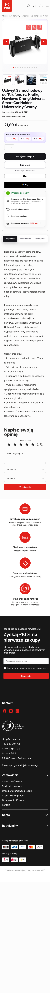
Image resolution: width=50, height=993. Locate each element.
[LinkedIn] (18, 711)
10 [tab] (34, 67)
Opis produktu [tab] (10, 239)
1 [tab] (13, 67)
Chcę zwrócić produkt (13, 795)
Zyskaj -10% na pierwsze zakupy (21, 637)
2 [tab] (15, 67)
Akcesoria (6, 16)
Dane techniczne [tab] (25, 239)
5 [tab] (22, 67)
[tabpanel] (25, 42)
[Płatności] (5, 847)
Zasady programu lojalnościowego (20, 765)
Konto (6, 815)
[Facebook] (5, 711)
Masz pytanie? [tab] (40, 239)
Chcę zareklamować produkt (17, 791)
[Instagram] (11, 711)
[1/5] (9, 444)
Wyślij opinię (25, 487)
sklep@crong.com (11, 739)
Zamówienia (10, 775)
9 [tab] (32, 67)
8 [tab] (29, 67)
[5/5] (32, 444)
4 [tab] (20, 67)
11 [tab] (36, 67)
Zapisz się (26, 676)
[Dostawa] (5, 859)
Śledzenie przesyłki (12, 786)
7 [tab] (27, 67)
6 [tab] (25, 67)
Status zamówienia (12, 781)
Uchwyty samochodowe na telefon (27, 16)
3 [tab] (17, 67)
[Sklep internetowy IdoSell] (25, 876)
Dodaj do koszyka (25, 156)
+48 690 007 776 (11, 744)
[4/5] (26, 444)
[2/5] (14, 444)
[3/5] (20, 444)
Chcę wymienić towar (13, 800)
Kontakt (6, 805)
